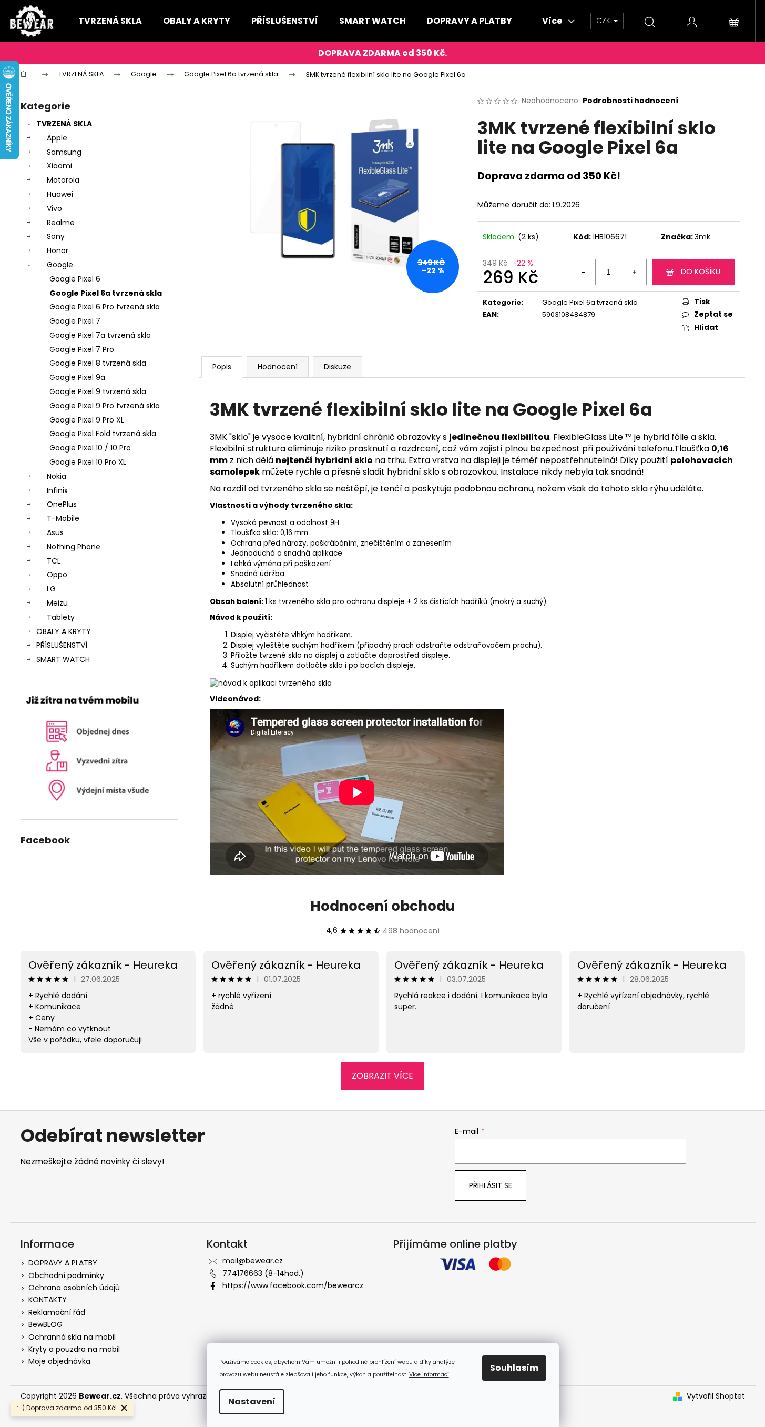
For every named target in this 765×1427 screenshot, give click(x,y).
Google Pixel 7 (74, 321)
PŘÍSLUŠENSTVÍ (61, 645)
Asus (55, 532)
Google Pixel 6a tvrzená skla (105, 293)
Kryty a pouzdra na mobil (74, 1349)
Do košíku (700, 271)
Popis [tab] (221, 366)
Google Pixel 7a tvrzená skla (100, 335)
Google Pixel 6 (74, 279)
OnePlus (62, 504)
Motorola (63, 180)
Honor (57, 250)
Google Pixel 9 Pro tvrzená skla (104, 405)
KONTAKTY (47, 1299)
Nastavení (252, 1401)
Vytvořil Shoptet (716, 1396)
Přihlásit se (490, 1185)
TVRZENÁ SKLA (64, 123)
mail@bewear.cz (252, 1260)
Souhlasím (514, 1368)
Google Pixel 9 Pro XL (86, 420)
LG (51, 589)
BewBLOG (45, 1324)
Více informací (429, 1375)
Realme (61, 222)
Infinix (57, 490)
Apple (57, 138)
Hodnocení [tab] (278, 366)
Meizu (57, 603)
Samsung (64, 152)
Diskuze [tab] (337, 366)
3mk (702, 237)
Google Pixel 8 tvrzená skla (97, 363)
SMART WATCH (63, 659)
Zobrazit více (382, 1076)
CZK (604, 20)
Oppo (57, 574)
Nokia (56, 476)
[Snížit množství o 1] (583, 272)
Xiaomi (59, 165)
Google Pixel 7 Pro (81, 349)
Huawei (60, 194)
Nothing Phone (73, 546)
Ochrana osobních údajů (74, 1287)
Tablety (61, 617)
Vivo (54, 208)
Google (60, 264)
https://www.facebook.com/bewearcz (292, 1285)
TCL (53, 561)
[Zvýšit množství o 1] (633, 272)
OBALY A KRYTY (63, 631)
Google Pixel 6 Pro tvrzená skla (104, 307)
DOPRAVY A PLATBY (62, 1263)
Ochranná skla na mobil (72, 1337)
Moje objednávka (59, 1361)
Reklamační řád (56, 1312)
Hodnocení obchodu (382, 906)
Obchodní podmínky (66, 1275)
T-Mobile (63, 518)
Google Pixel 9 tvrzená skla (97, 391)
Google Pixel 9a (77, 377)
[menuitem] (110, 21)
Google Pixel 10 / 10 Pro (90, 448)
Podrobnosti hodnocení (630, 101)
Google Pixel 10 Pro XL (87, 462)
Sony (56, 236)
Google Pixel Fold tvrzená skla (102, 433)
